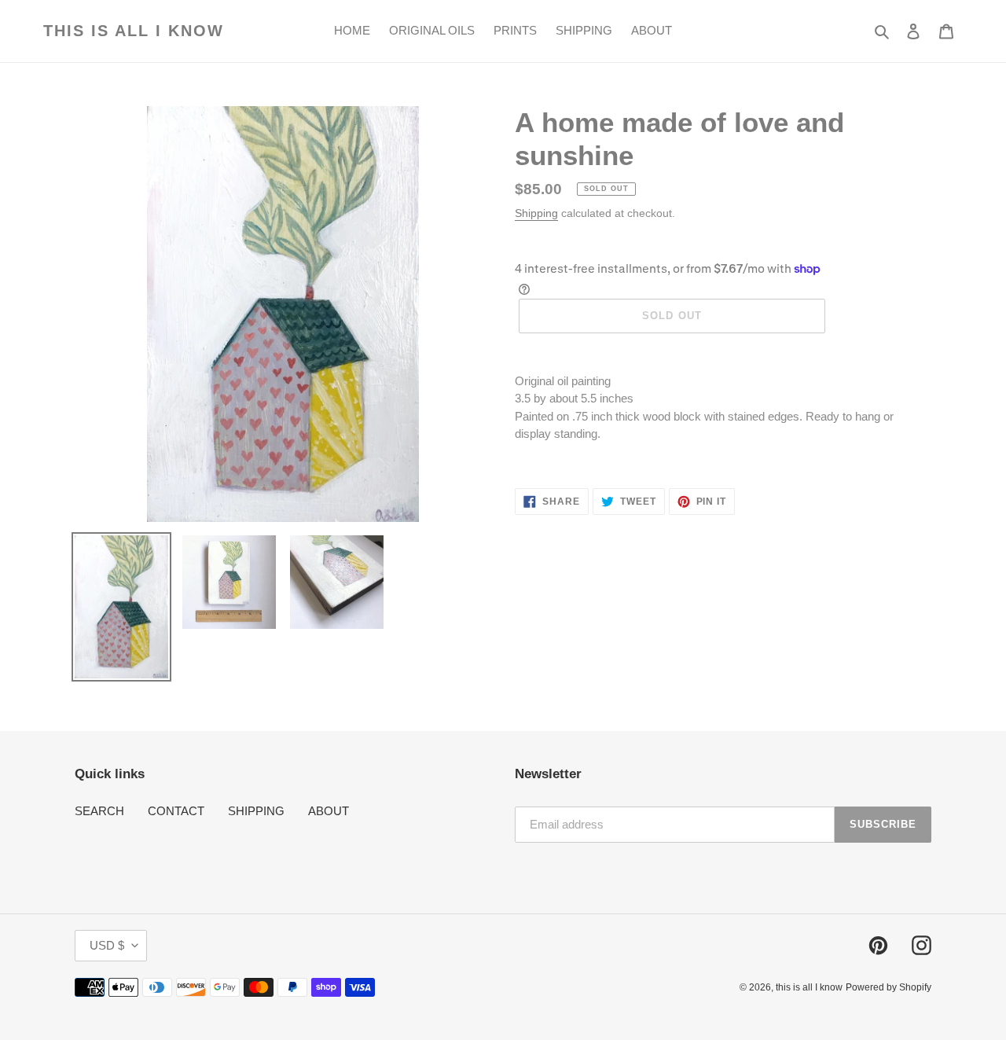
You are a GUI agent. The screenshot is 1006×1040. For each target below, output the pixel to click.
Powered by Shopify (888, 987)
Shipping (536, 213)
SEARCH (99, 811)
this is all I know (133, 30)
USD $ (107, 945)
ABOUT (328, 811)
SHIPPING (256, 811)
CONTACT (176, 811)
